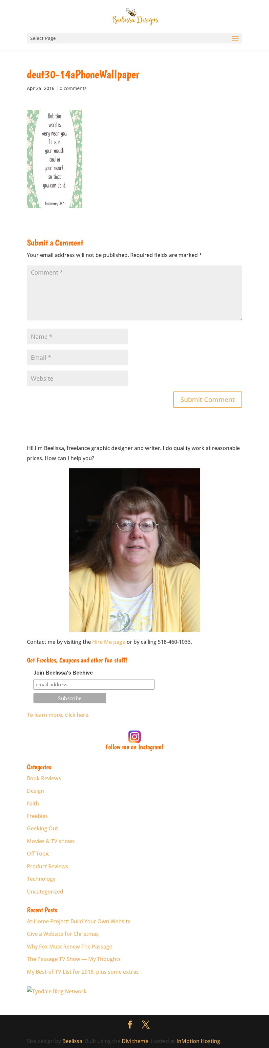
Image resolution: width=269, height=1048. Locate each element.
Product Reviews (47, 866)
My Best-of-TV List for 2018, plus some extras (83, 971)
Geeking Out (42, 828)
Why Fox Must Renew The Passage (69, 946)
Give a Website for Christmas (63, 933)
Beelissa (72, 1041)
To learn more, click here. (58, 714)
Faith (33, 803)
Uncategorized (45, 891)
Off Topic (38, 853)
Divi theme (135, 1041)
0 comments (73, 88)
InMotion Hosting (198, 1041)
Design (35, 790)
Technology (41, 878)
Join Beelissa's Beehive (63, 673)
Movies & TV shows (51, 841)
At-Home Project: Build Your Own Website (79, 921)
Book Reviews (44, 778)
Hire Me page (108, 641)
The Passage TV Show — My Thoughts (74, 959)
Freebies (37, 816)
